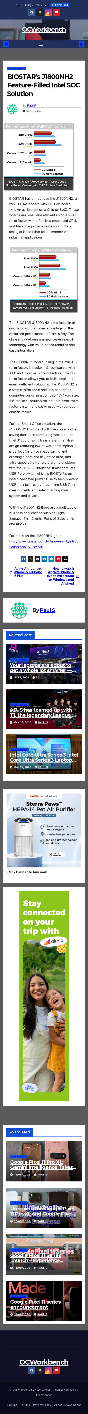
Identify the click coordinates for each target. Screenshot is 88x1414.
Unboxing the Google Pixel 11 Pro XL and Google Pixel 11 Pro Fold (43, 1214)
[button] (74, 44)
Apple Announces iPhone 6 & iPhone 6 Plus (28, 572)
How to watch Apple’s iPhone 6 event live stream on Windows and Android (60, 576)
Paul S (31, 105)
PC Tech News (16, 68)
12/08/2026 (22, 1314)
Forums (25, 1404)
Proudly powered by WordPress (30, 1389)
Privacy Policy (42, 1404)
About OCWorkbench (67, 1404)
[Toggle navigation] (41, 44)
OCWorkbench (44, 29)
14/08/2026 (22, 1267)
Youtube (12, 1404)
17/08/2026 (22, 1221)
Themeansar (44, 1395)
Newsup (69, 1389)
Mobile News (18, 1156)
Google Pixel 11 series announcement (35, 1304)
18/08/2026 (22, 1174)
